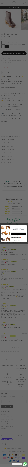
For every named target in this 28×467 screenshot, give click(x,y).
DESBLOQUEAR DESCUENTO (18, 233)
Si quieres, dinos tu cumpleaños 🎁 (16, 237)
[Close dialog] (26, 225)
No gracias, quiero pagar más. (18, 240)
